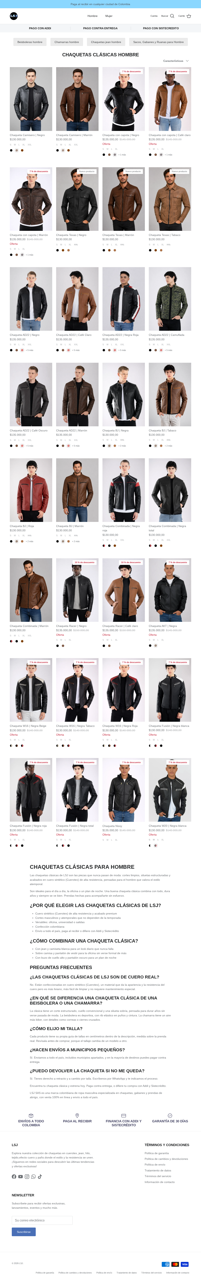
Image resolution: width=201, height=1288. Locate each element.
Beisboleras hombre (29, 42)
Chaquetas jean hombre (106, 42)
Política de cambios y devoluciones (166, 1158)
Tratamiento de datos (158, 1170)
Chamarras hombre (67, 42)
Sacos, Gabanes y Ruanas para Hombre (158, 42)
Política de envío (155, 1164)
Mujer (108, 15)
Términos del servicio (158, 1176)
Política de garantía (157, 1153)
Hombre (93, 15)
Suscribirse (24, 1231)
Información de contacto (160, 1182)
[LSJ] (14, 16)
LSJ (21, 1263)
